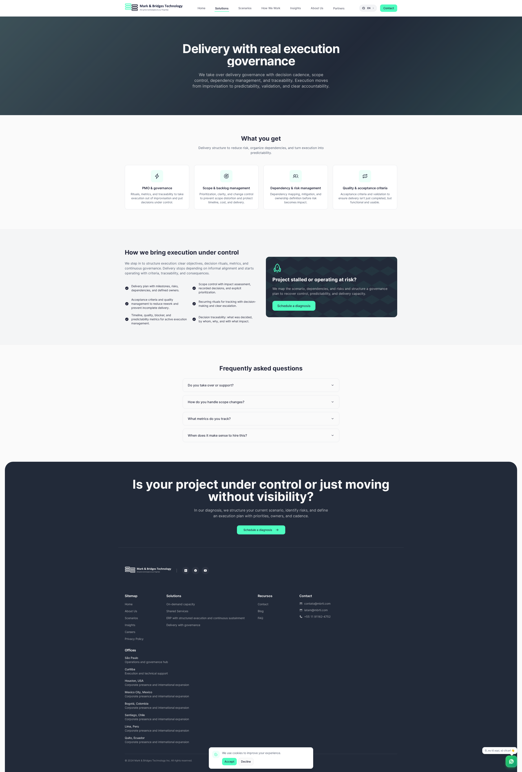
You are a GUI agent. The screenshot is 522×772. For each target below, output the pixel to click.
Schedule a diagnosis (294, 306)
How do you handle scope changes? (216, 402)
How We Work (270, 8)
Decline (246, 761)
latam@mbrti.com (316, 610)
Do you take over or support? (210, 385)
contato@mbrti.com (317, 603)
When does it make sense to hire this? (217, 435)
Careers (130, 632)
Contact (388, 8)
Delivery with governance (183, 625)
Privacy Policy (134, 639)
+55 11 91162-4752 (317, 616)
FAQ (260, 618)
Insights (295, 8)
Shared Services (177, 611)
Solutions (222, 8)
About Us (317, 8)
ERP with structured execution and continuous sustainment (205, 618)
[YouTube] (205, 570)
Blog (261, 611)
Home (201, 8)
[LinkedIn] (185, 570)
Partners (339, 8)
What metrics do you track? (209, 419)
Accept (229, 761)
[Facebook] (195, 570)
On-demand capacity (180, 604)
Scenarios (245, 8)
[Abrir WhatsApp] (511, 761)
